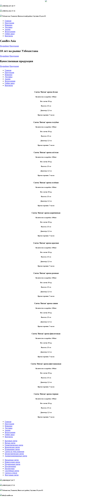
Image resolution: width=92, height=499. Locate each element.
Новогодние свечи (12, 462)
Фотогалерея (10, 32)
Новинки (8, 25)
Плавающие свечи (12, 449)
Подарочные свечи (12, 464)
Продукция (9, 23)
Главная (8, 21)
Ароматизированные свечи (16, 456)
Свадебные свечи (12, 471)
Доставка (8, 27)
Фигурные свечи (12, 475)
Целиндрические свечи (14, 454)
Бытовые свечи (11, 441)
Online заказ (9, 34)
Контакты (9, 36)
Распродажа (9, 469)
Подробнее (4, 46)
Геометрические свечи (14, 445)
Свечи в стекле (11, 473)
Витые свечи (10, 443)
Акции (7, 29)
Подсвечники (10, 466)
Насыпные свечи (12, 460)
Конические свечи (12, 447)
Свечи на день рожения (14, 452)
